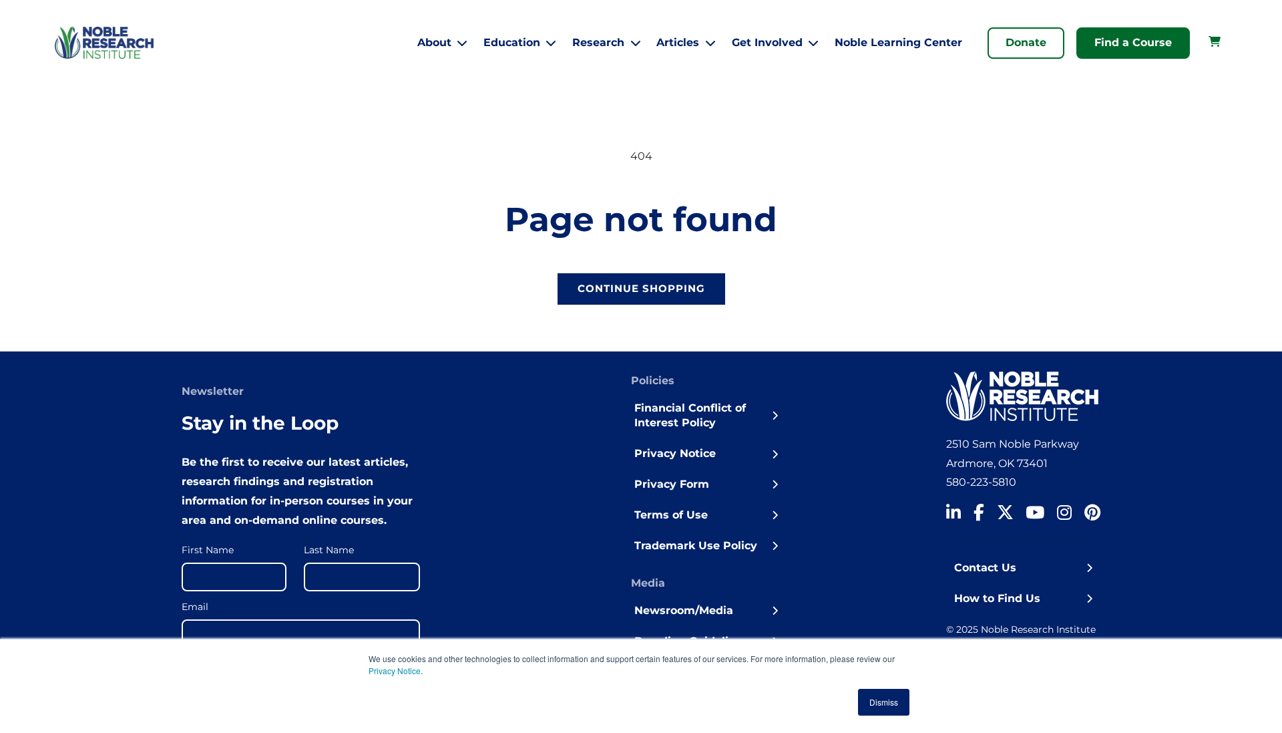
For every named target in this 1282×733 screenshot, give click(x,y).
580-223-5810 (981, 482)
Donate (1026, 42)
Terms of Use (671, 514)
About (434, 42)
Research (598, 42)
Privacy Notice (395, 670)
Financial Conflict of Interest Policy (690, 415)
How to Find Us (997, 598)
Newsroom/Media (683, 610)
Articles (677, 42)
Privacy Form (671, 484)
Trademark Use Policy (695, 545)
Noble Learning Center (898, 42)
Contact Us (985, 567)
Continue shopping (641, 288)
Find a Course (1133, 42)
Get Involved (767, 42)
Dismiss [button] (883, 702)
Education (511, 42)
